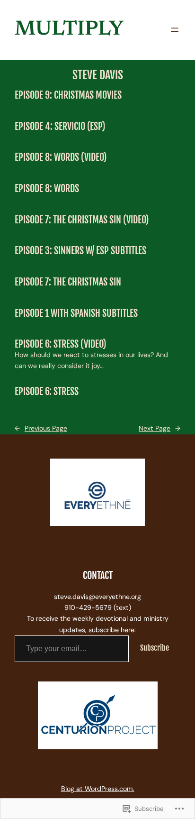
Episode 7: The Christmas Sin (68, 282)
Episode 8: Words (47, 188)
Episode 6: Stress (47, 391)
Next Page (159, 428)
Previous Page (41, 428)
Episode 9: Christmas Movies (68, 95)
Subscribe (154, 648)
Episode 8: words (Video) (60, 157)
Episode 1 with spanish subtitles (76, 313)
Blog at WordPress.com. (97, 788)
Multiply (69, 29)
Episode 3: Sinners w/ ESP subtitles (80, 251)
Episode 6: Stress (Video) (60, 344)
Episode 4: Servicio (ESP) (60, 126)
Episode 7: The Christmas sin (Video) (82, 220)
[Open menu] (174, 30)
